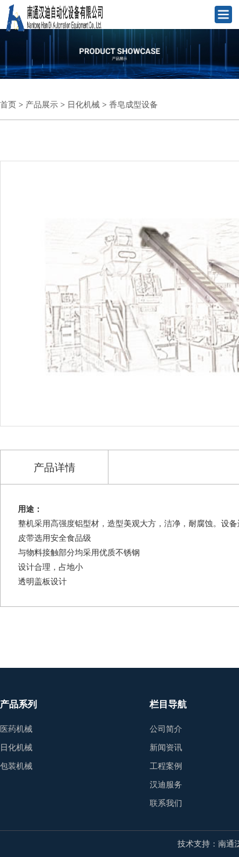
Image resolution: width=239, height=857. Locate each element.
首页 (8, 104)
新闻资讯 (166, 747)
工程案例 (166, 766)
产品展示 (42, 104)
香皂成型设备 (133, 104)
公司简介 (166, 729)
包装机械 (16, 766)
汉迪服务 (166, 784)
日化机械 (83, 104)
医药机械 (16, 729)
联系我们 (166, 803)
